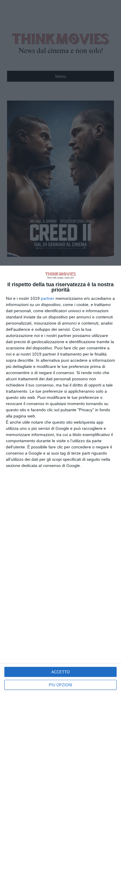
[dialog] (60, 575)
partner (47, 298)
